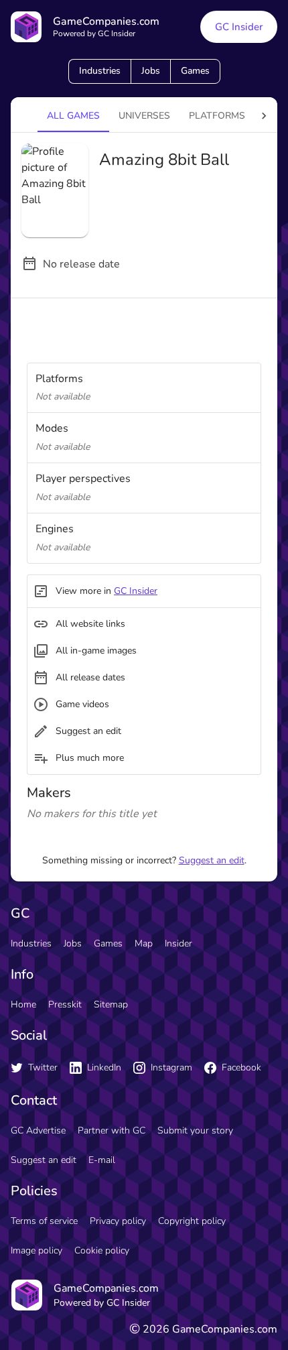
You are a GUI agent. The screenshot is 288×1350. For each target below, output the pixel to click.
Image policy (36, 1250)
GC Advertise (38, 1130)
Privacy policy (118, 1221)
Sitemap (111, 1004)
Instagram (171, 1067)
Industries (100, 70)
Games (195, 70)
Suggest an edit (211, 860)
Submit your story (195, 1130)
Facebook (241, 1067)
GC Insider (239, 27)
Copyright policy (192, 1221)
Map (144, 943)
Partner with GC (111, 1130)
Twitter (43, 1067)
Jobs (150, 70)
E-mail (101, 1160)
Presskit (65, 1004)
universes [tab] (144, 115)
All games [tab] (73, 115)
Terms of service (44, 1221)
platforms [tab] (217, 115)
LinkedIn (104, 1067)
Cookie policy (101, 1250)
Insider (178, 943)
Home (23, 1004)
